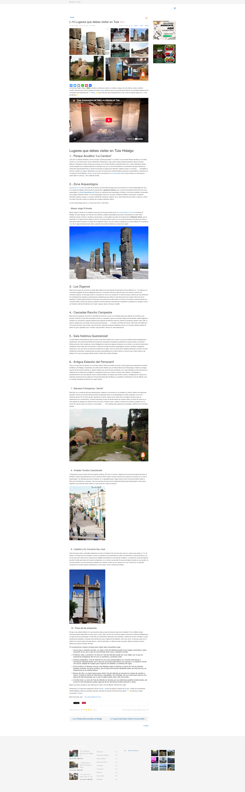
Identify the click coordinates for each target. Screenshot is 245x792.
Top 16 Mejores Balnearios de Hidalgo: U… (87, 753)
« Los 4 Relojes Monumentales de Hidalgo (87, 719)
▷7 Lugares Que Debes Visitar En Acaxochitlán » (128, 719)
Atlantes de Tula (77, 188)
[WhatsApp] (82, 85)
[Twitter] (75, 85)
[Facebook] (71, 85)
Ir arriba (146, 725)
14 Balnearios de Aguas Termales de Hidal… (86, 765)
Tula (70, 224)
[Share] (90, 85)
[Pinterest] (86, 85)
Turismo (72, 17)
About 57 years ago (133, 750)
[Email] (78, 85)
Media (146, 25)
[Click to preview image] (108, 54)
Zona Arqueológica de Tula (125, 212)
